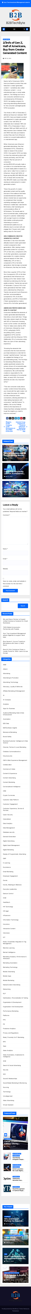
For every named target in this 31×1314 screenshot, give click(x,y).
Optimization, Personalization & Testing (15, 998)
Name (5, 549)
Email (5, 559)
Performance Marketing (10, 1011)
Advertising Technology (10, 682)
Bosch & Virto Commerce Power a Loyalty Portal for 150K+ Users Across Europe (15, 651)
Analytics (6, 704)
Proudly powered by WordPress (10, 1308)
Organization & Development (12, 1002)
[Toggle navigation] (14, 29)
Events (5, 880)
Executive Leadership (10, 889)
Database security (8, 832)
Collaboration (7, 765)
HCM (4, 898)
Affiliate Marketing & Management (14, 691)
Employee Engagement (10, 876)
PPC (4, 1020)
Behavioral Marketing (10, 732)
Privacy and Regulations (11, 1033)
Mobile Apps (7, 976)
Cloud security (7, 756)
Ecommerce (7, 867)
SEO (4, 1074)
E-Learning (6, 863)
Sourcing (6, 1087)
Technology (7, 1092)
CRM (4, 791)
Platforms (6, 1015)
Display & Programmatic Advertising (14, 854)
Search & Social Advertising (12, 1065)
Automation (6, 719)
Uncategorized (7, 1096)
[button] (24, 29)
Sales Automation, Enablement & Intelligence (13, 1055)
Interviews (6, 933)
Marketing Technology (10, 967)
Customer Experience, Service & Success (13, 809)
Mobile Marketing (8, 980)
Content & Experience (10, 773)
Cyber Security (8, 815)
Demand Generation (9, 836)
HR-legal (6, 911)
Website (5, 569)
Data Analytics (7, 823)
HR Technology (8, 906)
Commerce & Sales (9, 769)
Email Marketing (8, 871)
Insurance (6, 924)
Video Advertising (8, 1100)
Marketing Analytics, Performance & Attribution (14, 957)
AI (3, 695)
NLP (4, 993)
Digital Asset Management (11, 845)
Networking (6, 989)
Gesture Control (8, 893)
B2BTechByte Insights (10, 728)
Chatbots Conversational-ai (11, 751)
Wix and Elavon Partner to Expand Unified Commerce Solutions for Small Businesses (15, 621)
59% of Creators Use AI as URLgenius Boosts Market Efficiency (15, 455)
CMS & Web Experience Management (15, 760)
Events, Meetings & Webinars (12, 885)
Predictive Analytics (9, 1028)
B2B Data (6, 723)
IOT (4, 937)
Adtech (5, 669)
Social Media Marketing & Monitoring (15, 1083)
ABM (4, 665)
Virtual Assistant (8, 1105)
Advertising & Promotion (11, 678)
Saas (4, 1046)
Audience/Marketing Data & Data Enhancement (13, 714)
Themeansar (15, 1311)
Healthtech (6, 902)
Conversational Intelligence (11, 786)
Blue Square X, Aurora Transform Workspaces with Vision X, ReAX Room (14, 643)
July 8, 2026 (9, 1223)
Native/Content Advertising (11, 985)
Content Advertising (9, 778)
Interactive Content (9, 928)
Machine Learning (8, 948)
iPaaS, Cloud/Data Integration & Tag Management (14, 942)
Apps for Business (9, 708)
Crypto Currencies (9, 795)
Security (5, 1070)
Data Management (9, 828)
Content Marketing (9, 782)
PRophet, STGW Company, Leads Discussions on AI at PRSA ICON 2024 (10, 426)
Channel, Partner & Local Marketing (14, 747)
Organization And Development (13, 1006)
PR (4, 1024)
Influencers (6, 39)
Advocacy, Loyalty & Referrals (12, 686)
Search (5, 600)
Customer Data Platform (11, 800)
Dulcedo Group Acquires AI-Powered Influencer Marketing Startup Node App (20, 426)
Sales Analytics (8, 1050)
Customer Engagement (10, 804)
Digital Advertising (8, 841)
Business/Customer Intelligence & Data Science (15, 742)
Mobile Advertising (9, 971)
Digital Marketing (8, 850)
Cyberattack (7, 819)
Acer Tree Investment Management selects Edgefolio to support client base (14, 635)
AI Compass (7, 700)
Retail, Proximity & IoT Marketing (13, 1037)
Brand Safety (7, 736)
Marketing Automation (10, 963)
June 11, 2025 (10, 1242)
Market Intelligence (9, 952)
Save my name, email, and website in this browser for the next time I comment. (14, 583)
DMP (4, 858)
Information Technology (11, 920)
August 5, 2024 (10, 1146)
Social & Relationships (10, 1078)
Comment (6, 515)
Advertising (6, 673)
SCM (4, 1061)
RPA (4, 1042)
